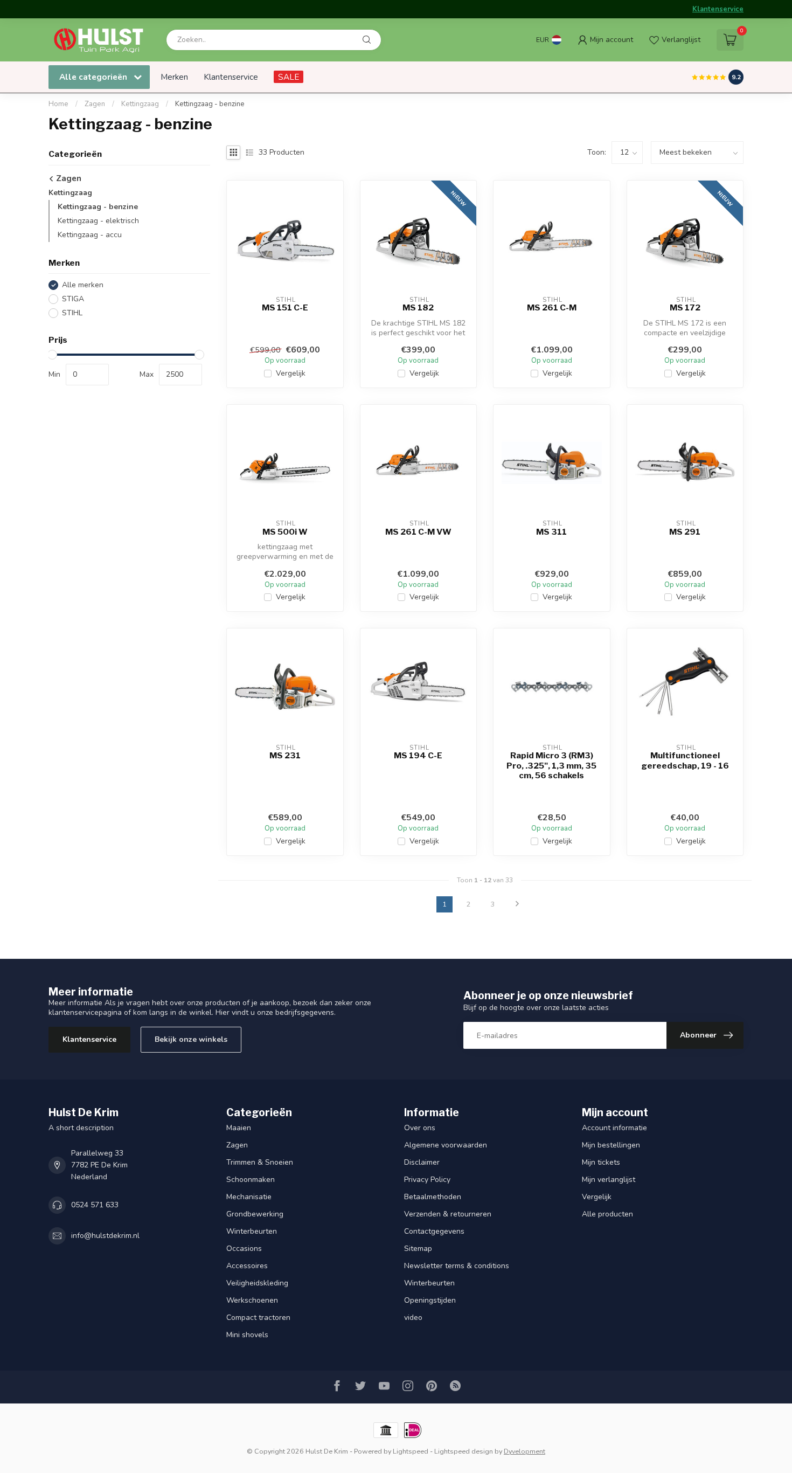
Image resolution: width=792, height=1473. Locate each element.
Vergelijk (290, 373)
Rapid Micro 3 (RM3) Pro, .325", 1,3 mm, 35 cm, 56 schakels (551, 765)
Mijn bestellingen (611, 1145)
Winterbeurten (251, 1231)
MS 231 (285, 755)
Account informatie (614, 1128)
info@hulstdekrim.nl (105, 1235)
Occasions (244, 1248)
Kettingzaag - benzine (210, 104)
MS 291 (684, 532)
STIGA (73, 299)
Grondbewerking (254, 1214)
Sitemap (418, 1248)
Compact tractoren (258, 1317)
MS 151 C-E (285, 308)
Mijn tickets (601, 1162)
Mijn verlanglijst (608, 1179)
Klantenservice (718, 9)
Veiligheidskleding (257, 1283)
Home (58, 104)
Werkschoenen (252, 1300)
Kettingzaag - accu (90, 235)
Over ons (419, 1128)
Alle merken (82, 285)
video (413, 1317)
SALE (288, 76)
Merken (174, 76)
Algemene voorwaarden (445, 1145)
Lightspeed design (463, 1451)
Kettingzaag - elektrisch (98, 221)
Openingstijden (430, 1300)
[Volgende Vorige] (517, 904)
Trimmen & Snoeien (259, 1162)
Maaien (238, 1128)
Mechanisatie (249, 1197)
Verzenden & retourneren (447, 1214)
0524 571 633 (95, 1205)
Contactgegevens (434, 1231)
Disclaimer (422, 1162)
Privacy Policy (427, 1179)
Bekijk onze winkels (191, 1039)
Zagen (96, 104)
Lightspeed (410, 1451)
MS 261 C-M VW (418, 532)
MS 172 (685, 308)
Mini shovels (247, 1335)
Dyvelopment (524, 1451)
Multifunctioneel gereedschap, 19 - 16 (685, 760)
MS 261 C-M (551, 308)
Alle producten (607, 1214)
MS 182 (418, 308)
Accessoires (247, 1266)
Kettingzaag (140, 104)
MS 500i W (285, 532)
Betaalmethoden (432, 1197)
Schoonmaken (250, 1179)
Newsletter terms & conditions (456, 1266)
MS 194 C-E (418, 755)
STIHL (72, 313)
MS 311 (551, 532)
